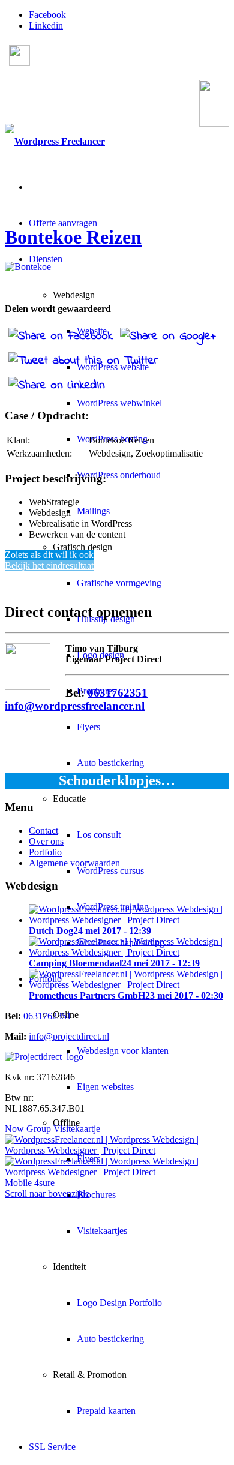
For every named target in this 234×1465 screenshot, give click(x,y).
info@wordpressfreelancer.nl (75, 706)
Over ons (46, 841)
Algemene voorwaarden (74, 863)
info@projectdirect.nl (69, 1036)
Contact (43, 830)
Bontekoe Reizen (73, 237)
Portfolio (45, 852)
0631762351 (87, 107)
